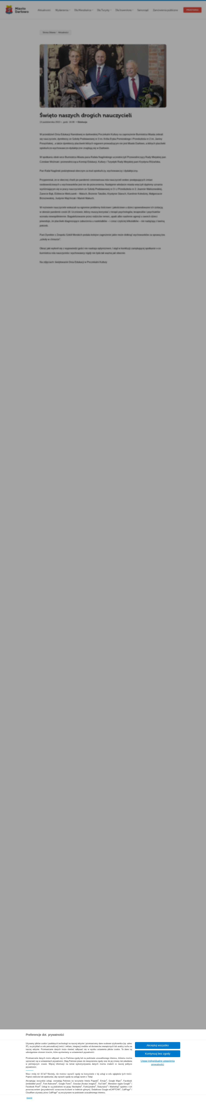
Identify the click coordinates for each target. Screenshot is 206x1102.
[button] (157, 1045)
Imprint (29, 1098)
